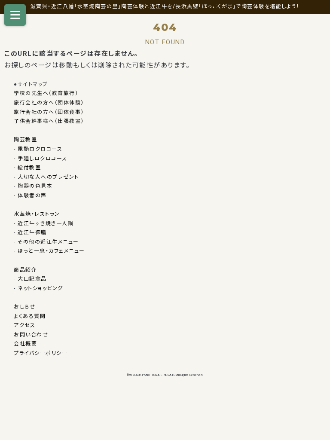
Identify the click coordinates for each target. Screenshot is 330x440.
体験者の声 (32, 195)
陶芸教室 (25, 140)
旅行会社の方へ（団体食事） (49, 112)
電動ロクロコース (40, 149)
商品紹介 (25, 270)
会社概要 (25, 344)
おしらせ (24, 307)
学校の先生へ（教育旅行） (46, 93)
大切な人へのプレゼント (48, 177)
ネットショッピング (40, 288)
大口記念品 (32, 279)
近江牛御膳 (32, 232)
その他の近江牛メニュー (48, 242)
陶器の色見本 (35, 186)
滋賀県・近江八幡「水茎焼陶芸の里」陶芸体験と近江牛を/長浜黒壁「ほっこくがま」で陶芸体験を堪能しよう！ (165, 6)
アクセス (24, 325)
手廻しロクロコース (42, 159)
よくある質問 (30, 316)
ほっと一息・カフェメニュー (51, 251)
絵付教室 (29, 168)
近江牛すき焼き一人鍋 (45, 223)
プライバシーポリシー (40, 353)
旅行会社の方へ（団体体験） (49, 103)
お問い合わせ (31, 335)
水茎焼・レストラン (37, 214)
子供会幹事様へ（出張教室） (49, 121)
